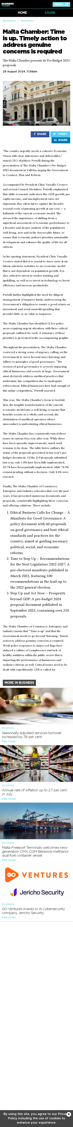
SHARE (41, 134)
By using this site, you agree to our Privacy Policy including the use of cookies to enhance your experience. (36, 1118)
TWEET (62, 134)
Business (9, 20)
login (50, 12)
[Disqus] (36, 972)
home (22, 12)
